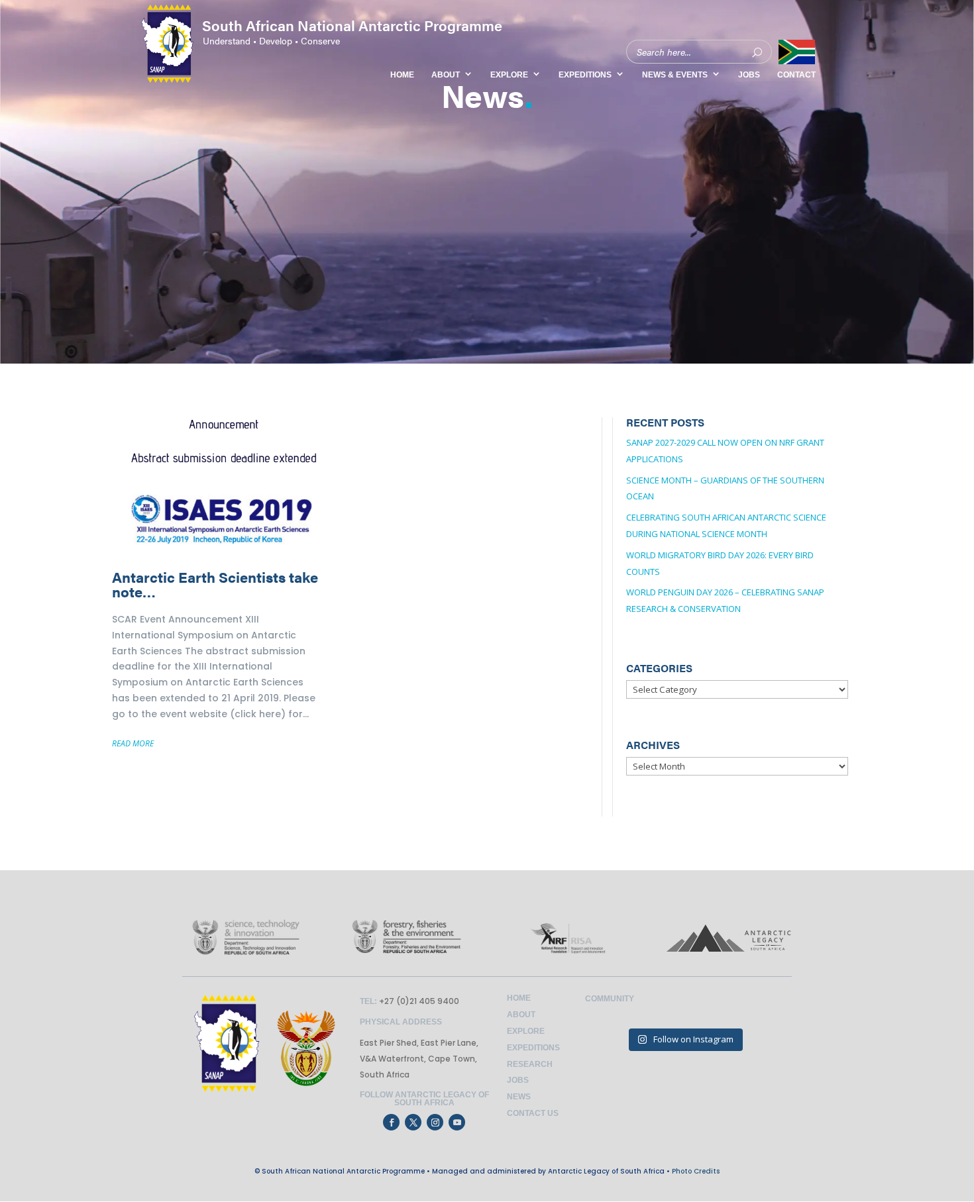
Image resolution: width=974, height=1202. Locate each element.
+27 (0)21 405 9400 (418, 1001)
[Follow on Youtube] (457, 1122)
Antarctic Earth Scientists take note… (224, 594)
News (519, 1096)
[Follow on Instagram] (435, 1122)
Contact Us (533, 1113)
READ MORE (133, 743)
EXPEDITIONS (585, 74)
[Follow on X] (413, 1122)
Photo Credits (696, 1171)
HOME (402, 74)
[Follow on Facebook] (391, 1122)
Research (530, 1064)
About (521, 1014)
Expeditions (533, 1047)
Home (519, 998)
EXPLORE (509, 74)
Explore (526, 1031)
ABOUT (445, 74)
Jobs (518, 1080)
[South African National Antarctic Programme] (308, 55)
